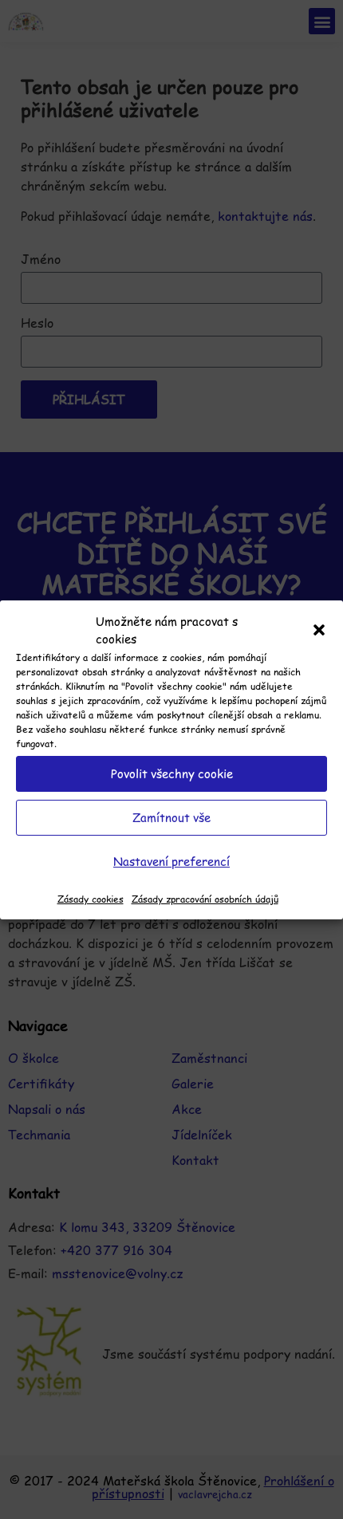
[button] (319, 630)
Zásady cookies (90, 898)
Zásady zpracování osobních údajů (205, 898)
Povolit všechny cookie (172, 773)
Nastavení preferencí (171, 860)
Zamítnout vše (171, 817)
